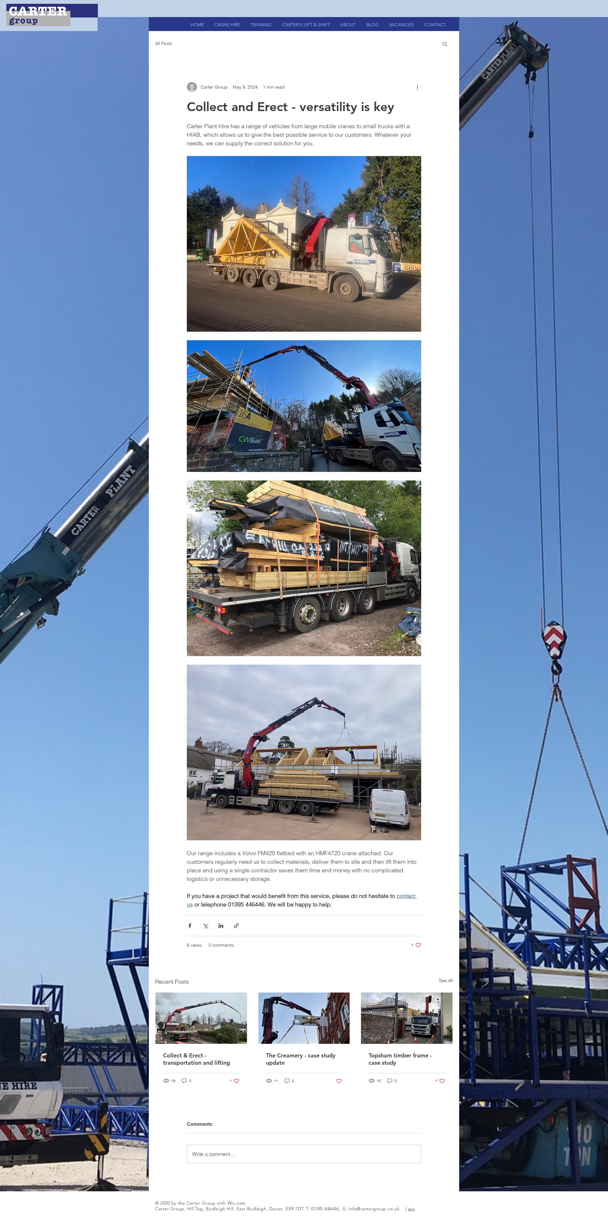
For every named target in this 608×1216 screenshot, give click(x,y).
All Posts (163, 43)
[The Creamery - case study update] (304, 1018)
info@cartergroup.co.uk (374, 1209)
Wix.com (236, 1203)
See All (446, 980)
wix (411, 1209)
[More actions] (417, 87)
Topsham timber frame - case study (400, 1059)
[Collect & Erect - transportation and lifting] (201, 1018)
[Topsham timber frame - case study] (407, 1018)
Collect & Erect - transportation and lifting (196, 1059)
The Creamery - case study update (300, 1059)
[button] (445, 43)
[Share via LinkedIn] (221, 926)
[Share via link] (236, 926)
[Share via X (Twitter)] (205, 926)
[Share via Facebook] (190, 926)
